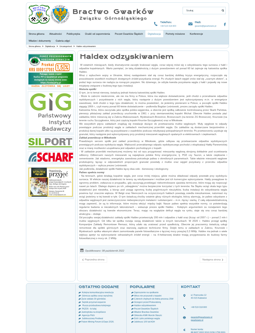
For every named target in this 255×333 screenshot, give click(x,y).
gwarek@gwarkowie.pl (205, 26)
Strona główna (35, 46)
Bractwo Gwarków (113, 11)
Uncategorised (66, 46)
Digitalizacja (50, 46)
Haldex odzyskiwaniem (126, 56)
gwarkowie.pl (197, 320)
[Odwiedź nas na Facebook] (225, 24)
